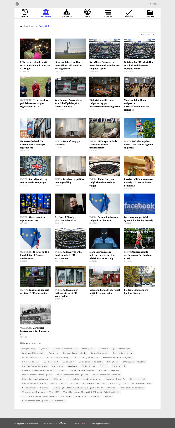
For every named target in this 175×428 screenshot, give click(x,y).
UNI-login (154, 4)
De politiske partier (99, 353)
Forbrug (103, 366)
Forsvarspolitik (118, 366)
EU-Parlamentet (51, 362)
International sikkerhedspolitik (106, 375)
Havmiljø (115, 370)
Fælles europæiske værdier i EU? (37, 370)
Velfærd (108, 396)
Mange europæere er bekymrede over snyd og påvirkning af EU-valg (102, 255)
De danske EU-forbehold (33, 353)
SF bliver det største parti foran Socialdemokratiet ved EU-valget (35, 65)
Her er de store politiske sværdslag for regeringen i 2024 (34, 103)
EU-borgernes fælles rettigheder (117, 357)
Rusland (74, 383)
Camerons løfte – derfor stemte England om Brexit (138, 255)
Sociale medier (29, 388)
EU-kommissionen (30, 362)
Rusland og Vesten (118, 383)
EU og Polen (112, 362)
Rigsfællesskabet (58, 383)
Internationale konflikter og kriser (37, 375)
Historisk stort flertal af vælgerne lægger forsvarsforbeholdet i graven (104, 103)
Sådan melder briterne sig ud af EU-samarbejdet (66, 293)
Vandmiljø (95, 396)
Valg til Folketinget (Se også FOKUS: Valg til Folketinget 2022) (91, 392)
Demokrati (53, 353)
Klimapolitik (73, 379)
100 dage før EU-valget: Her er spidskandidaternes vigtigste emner (138, 65)
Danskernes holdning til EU (65, 349)
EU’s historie (57, 366)
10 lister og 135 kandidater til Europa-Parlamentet (34, 255)
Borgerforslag (28, 349)
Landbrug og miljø (91, 379)
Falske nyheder (88, 366)
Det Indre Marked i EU (32, 357)
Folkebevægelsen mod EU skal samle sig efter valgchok (138, 144)
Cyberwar (44, 349)
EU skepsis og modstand (134, 362)
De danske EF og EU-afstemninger (114, 349)
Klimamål (58, 379)
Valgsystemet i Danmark (33, 392)
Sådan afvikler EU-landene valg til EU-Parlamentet (69, 255)
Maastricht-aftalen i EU (115, 379)
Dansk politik (88, 349)
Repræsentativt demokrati (34, 383)
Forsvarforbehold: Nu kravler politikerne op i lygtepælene (32, 144)
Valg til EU (54, 392)
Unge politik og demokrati (132, 388)
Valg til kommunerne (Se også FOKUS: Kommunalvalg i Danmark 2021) (54, 396)
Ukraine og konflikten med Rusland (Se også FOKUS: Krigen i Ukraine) (84, 388)
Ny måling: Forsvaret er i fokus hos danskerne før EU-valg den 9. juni (104, 65)
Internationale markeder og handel (72, 375)
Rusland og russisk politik (94, 383)
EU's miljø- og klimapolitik (86, 357)
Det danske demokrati (123, 353)
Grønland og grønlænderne (82, 370)
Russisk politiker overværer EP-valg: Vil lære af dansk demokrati (138, 182)
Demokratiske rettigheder (74, 353)
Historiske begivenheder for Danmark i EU (35, 331)
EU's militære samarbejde (58, 357)
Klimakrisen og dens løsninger (36, 379)
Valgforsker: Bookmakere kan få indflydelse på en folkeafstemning (68, 103)
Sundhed (44, 388)
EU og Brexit (68, 362)
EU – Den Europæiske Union (35, 366)
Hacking (103, 370)
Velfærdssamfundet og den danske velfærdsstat (43, 401)
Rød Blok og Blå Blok (141, 383)
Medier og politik (137, 379)
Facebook (72, 366)
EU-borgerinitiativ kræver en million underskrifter (103, 144)
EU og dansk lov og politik (90, 362)
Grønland (61, 370)
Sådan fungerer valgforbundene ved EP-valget (102, 182)
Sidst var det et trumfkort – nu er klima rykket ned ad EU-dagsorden (69, 65)
